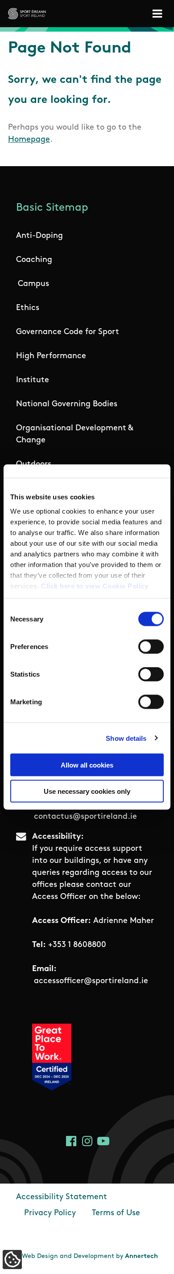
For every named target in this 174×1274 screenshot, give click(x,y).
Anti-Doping (39, 236)
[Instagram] (87, 1141)
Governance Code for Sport (67, 332)
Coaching (34, 260)
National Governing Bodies (66, 404)
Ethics (27, 308)
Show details (126, 738)
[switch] (151, 647)
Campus (33, 284)
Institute (32, 380)
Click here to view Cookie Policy (94, 585)
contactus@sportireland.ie (85, 817)
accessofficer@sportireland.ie (91, 981)
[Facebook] (71, 1141)
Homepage (29, 140)
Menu (159, 13)
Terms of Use (116, 1213)
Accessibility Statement (61, 1197)
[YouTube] (103, 1141)
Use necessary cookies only (87, 791)
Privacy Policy (50, 1213)
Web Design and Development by (90, 1256)
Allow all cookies (87, 765)
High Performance (51, 356)
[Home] (27, 13)
